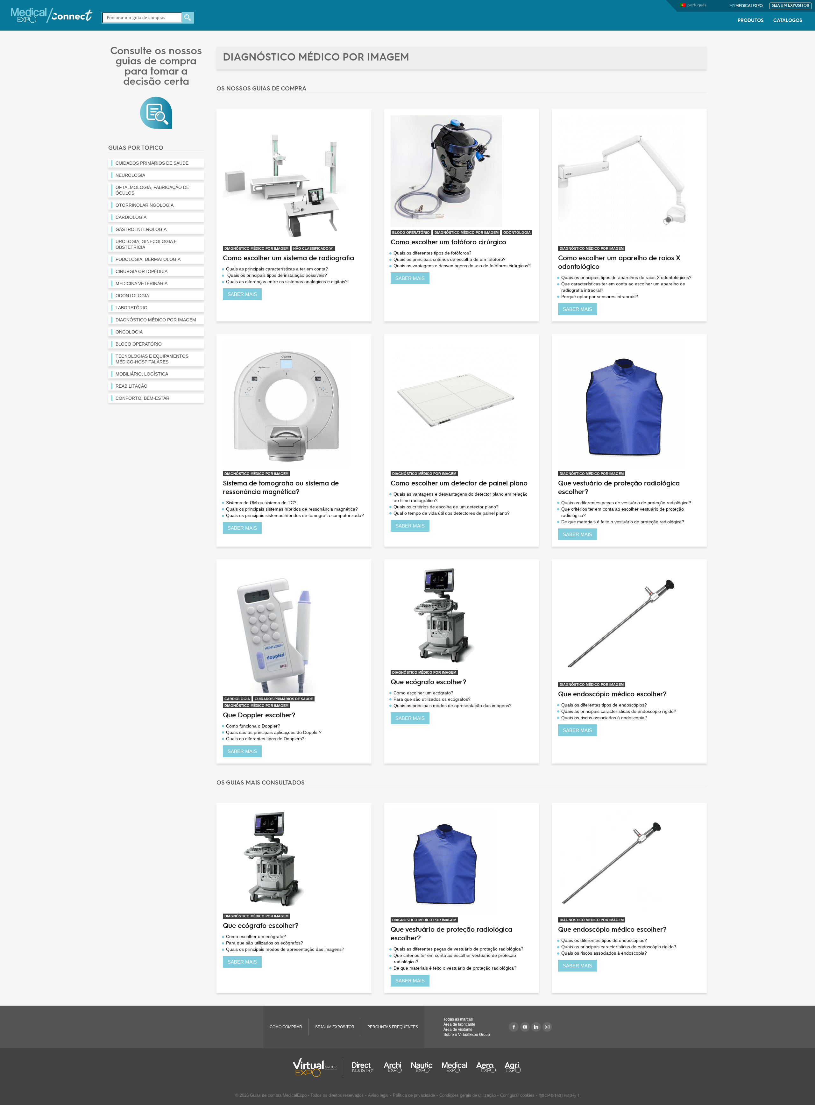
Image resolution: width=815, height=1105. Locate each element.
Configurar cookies (517, 1095)
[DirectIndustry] (363, 1067)
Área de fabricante (459, 1024)
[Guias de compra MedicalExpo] (156, 112)
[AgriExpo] (512, 1067)
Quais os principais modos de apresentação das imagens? (452, 705)
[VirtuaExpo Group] (318, 1067)
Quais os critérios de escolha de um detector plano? (446, 506)
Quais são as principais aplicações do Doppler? (274, 732)
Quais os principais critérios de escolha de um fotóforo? (449, 259)
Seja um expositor (790, 6)
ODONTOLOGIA (517, 232)
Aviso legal (378, 1095)
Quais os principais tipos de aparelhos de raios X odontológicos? (626, 277)
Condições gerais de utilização (467, 1095)
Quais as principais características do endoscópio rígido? (618, 711)
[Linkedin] (536, 1027)
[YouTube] (525, 1027)
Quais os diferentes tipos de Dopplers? (265, 738)
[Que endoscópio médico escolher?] (620, 622)
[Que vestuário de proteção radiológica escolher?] (621, 404)
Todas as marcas (458, 1019)
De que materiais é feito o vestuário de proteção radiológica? (622, 521)
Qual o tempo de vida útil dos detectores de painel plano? (451, 513)
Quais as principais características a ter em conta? (277, 268)
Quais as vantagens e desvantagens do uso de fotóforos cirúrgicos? (462, 265)
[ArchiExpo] (392, 1067)
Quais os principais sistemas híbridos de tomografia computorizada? (295, 515)
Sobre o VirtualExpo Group (466, 1034)
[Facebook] (514, 1027)
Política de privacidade (414, 1095)
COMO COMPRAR (286, 1027)
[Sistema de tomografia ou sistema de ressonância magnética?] (286, 404)
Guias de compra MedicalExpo (278, 1095)
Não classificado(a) (313, 248)
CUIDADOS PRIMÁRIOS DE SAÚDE (284, 699)
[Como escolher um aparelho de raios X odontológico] (621, 179)
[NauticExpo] (422, 1067)
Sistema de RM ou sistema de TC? (261, 502)
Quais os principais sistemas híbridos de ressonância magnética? (292, 509)
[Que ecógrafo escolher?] (445, 616)
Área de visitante (457, 1029)
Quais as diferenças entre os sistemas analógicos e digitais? (287, 281)
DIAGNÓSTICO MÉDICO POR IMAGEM (256, 248)
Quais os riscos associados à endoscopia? (604, 717)
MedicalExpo (746, 6)
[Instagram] (547, 1027)
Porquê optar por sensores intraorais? (599, 296)
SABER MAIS (242, 294)
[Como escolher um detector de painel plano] (454, 404)
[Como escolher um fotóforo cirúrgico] (446, 171)
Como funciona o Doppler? (253, 725)
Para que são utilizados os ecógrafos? (432, 699)
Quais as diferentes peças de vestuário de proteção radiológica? (626, 502)
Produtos (751, 20)
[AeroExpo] (486, 1067)
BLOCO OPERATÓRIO (411, 232)
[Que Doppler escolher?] (286, 629)
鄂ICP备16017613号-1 (559, 1095)
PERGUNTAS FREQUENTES (392, 1027)
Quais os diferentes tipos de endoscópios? (604, 704)
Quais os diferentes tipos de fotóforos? (432, 252)
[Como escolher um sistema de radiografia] (286, 179)
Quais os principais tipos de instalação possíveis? (276, 275)
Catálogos (787, 20)
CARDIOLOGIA (237, 699)
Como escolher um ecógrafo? (423, 692)
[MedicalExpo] (51, 15)
